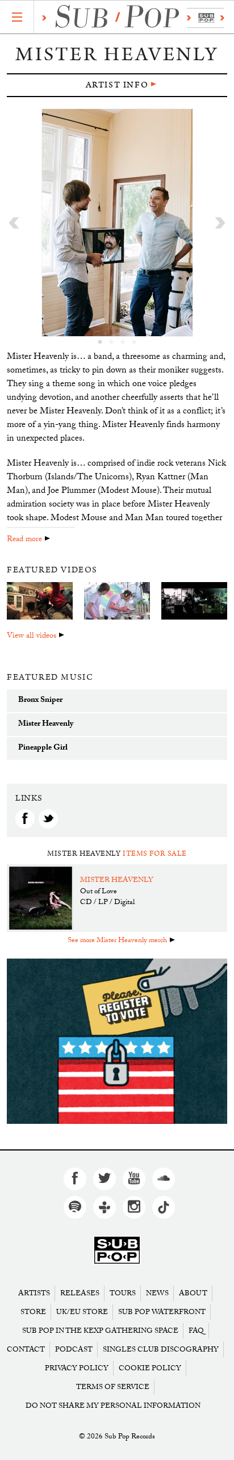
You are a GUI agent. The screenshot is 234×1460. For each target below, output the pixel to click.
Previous (14, 222)
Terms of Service (112, 1387)
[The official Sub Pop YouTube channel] (134, 1179)
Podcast (74, 1349)
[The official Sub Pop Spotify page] (75, 1207)
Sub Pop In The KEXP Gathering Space (100, 1331)
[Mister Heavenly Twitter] (48, 819)
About (193, 1293)
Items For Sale (155, 853)
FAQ (196, 1331)
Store (33, 1312)
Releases (79, 1293)
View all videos (31, 636)
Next (220, 222)
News (157, 1293)
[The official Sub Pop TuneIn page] (104, 1207)
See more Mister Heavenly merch (117, 941)
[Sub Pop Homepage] (117, 1250)
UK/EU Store (82, 1312)
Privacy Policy (76, 1368)
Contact (26, 1349)
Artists (34, 1293)
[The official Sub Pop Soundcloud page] (163, 1179)
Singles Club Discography (161, 1349)
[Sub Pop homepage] (130, 18)
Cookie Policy (150, 1368)
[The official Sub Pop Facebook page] (75, 1179)
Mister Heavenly (116, 881)
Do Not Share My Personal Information (113, 1406)
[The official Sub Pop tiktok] (163, 1207)
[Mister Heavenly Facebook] (25, 819)
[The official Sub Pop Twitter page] (104, 1179)
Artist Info (117, 85)
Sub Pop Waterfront (162, 1312)
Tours (123, 1293)
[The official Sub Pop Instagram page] (134, 1207)
